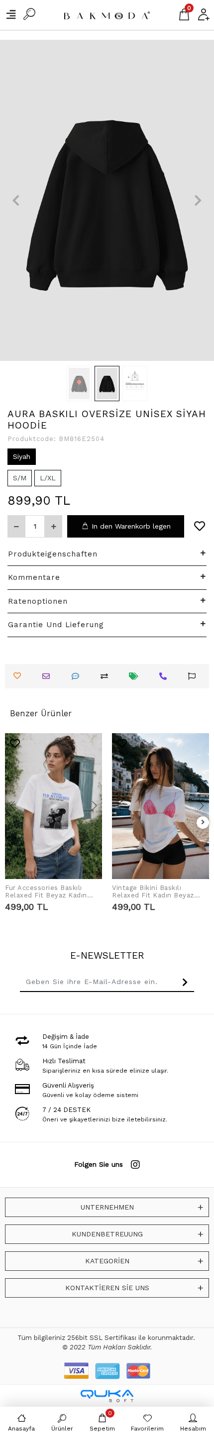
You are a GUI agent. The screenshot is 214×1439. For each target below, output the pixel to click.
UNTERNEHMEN (107, 1207)
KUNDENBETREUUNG (107, 1234)
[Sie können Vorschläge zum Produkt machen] (194, 676)
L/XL (48, 478)
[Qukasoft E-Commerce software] (107, 1396)
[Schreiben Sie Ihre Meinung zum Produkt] (78, 676)
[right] (203, 822)
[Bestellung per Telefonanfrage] (165, 676)
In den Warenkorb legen (131, 526)
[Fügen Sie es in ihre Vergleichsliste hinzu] (106, 676)
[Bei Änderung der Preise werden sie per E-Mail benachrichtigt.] (136, 676)
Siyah (21, 456)
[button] (16, 200)
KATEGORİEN (107, 1261)
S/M (19, 478)
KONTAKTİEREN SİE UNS (107, 1288)
